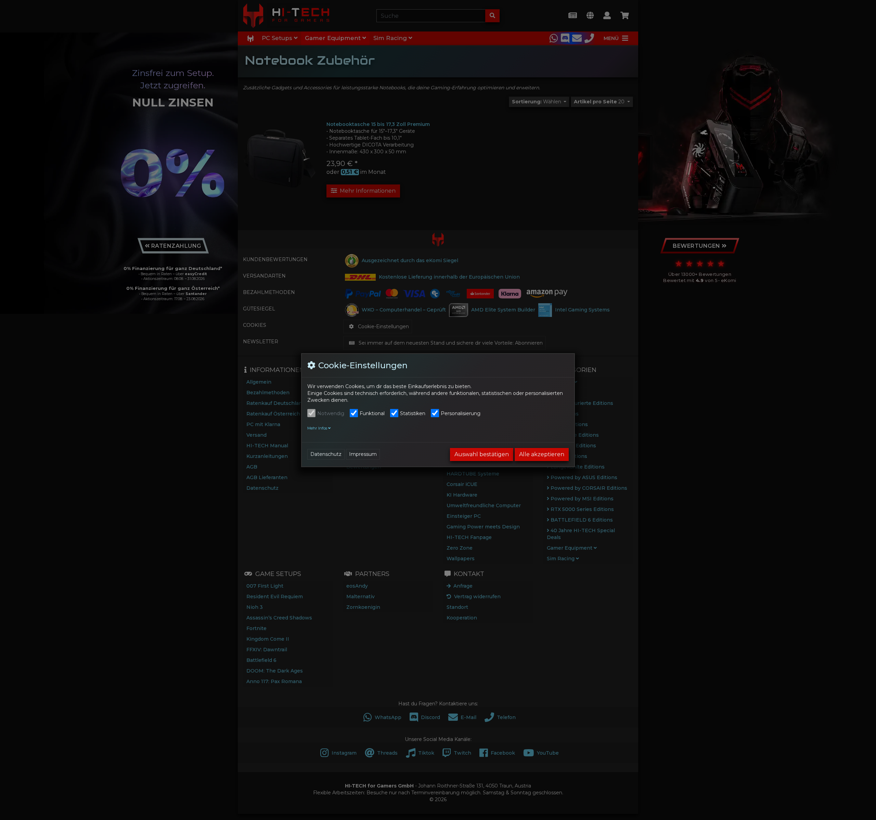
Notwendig (330, 413)
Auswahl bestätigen (481, 454)
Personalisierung (460, 413)
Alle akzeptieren (541, 454)
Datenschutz (326, 454)
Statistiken (412, 413)
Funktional (372, 413)
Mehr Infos (317, 428)
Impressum (363, 454)
